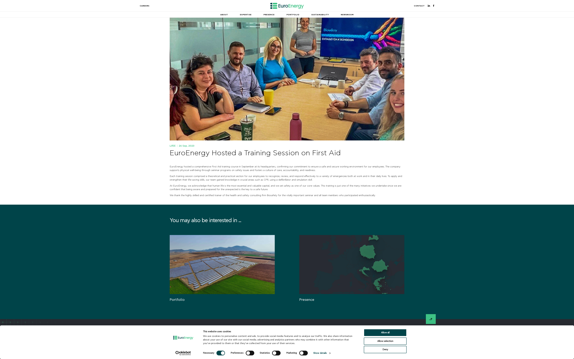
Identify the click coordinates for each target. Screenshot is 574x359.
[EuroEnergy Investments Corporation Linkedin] (429, 6)
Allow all (385, 332)
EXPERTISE (246, 15)
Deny (385, 349)
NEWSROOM (347, 15)
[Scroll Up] (431, 319)
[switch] (250, 353)
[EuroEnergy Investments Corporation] (287, 6)
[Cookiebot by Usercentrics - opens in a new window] (183, 353)
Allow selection (385, 341)
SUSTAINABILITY (320, 15)
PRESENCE (269, 15)
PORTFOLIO (293, 15)
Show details (320, 353)
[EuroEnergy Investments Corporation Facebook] (433, 6)
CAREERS (144, 6)
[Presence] (352, 272)
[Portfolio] (222, 272)
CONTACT (419, 6)
